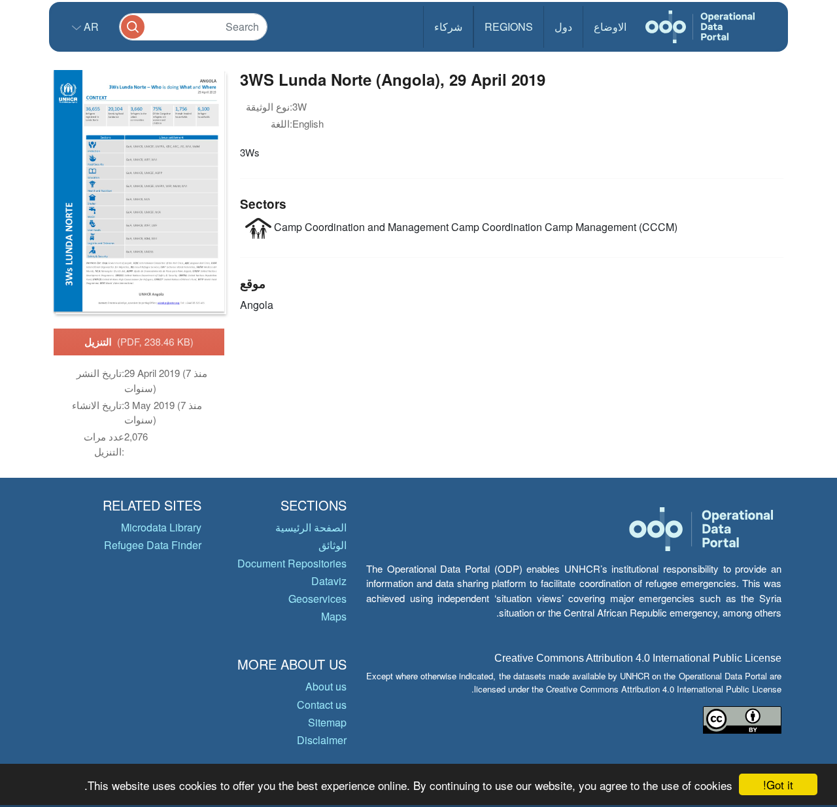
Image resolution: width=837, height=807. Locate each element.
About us (326, 686)
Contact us (322, 704)
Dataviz (329, 580)
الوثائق (332, 544)
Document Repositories (292, 563)
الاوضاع (610, 26)
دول (563, 26)
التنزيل (139, 341)
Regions (509, 26)
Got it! (778, 784)
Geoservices (317, 598)
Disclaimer (322, 739)
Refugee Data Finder (152, 544)
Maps (334, 616)
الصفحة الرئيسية (311, 527)
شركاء (448, 26)
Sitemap (327, 722)
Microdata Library (161, 527)
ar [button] (90, 26)
